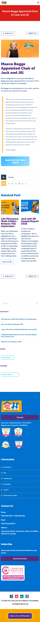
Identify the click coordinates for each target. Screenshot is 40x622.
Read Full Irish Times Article (15, 161)
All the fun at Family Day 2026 (11, 341)
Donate (20, 417)
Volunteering (7, 478)
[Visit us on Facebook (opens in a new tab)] (11, 596)
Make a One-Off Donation (20, 616)
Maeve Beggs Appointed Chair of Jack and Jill (18, 68)
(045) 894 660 (19, 516)
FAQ (4, 473)
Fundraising (7, 484)
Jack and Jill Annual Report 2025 (30, 221)
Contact (5, 490)
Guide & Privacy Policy (10, 495)
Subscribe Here (20, 558)
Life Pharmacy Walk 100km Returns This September (9, 222)
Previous (9, 33)
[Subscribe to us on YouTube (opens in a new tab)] (16, 596)
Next (31, 33)
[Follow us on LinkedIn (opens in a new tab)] (21, 596)
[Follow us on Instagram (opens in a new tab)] (27, 596)
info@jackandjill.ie (8, 523)
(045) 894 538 (6, 516)
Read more (7, 262)
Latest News (7, 467)
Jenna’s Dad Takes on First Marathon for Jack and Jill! (19, 329)
